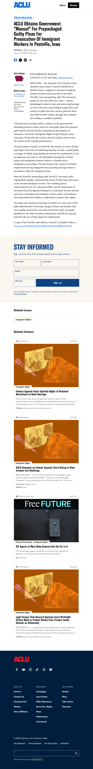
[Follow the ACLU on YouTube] (23, 670)
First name (19, 261)
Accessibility (64, 743)
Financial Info (20, 701)
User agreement (19, 743)
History (17, 706)
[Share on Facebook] (15, 61)
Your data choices (50, 743)
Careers (17, 691)
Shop (64, 696)
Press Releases (23, 17)
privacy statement (20, 294)
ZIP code (18, 281)
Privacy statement (34, 743)
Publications (42, 716)
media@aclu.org (19, 94)
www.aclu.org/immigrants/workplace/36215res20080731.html (43, 225)
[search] (76, 753)
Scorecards (41, 721)
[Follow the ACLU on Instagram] (30, 670)
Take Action (67, 701)
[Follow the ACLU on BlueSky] (51, 670)
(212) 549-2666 (19, 96)
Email (17, 271)
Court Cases (41, 696)
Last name (47, 261)
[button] (25, 60)
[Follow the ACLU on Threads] (44, 670)
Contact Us (19, 696)
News (38, 711)
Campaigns (41, 691)
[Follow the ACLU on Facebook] (17, 670)
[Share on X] (20, 61)
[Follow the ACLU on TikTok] (37, 670)
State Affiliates (21, 711)
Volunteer (66, 706)
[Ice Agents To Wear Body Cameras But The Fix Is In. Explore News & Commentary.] (46, 527)
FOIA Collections (44, 701)
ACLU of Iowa (30, 50)
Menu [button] (63, 5)
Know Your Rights (44, 706)
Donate (73, 5)
